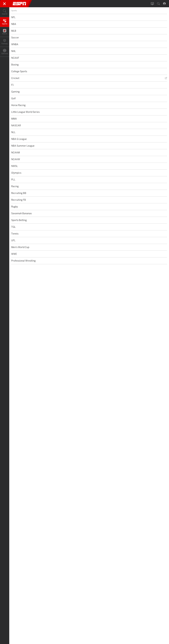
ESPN (19, 3)
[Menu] (4, 3)
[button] (4, 12)
